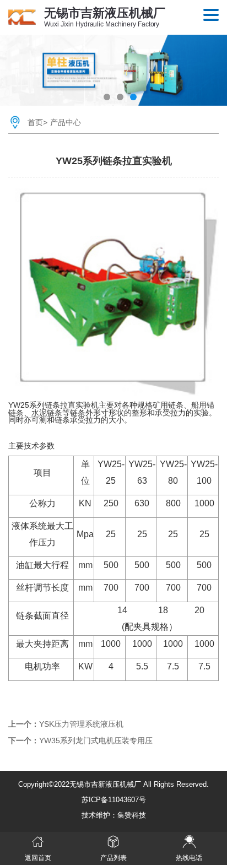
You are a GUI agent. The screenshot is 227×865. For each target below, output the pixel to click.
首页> (37, 122)
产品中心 (65, 122)
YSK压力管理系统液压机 (81, 724)
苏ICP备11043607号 (114, 800)
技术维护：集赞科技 (114, 815)
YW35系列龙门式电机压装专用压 (96, 740)
